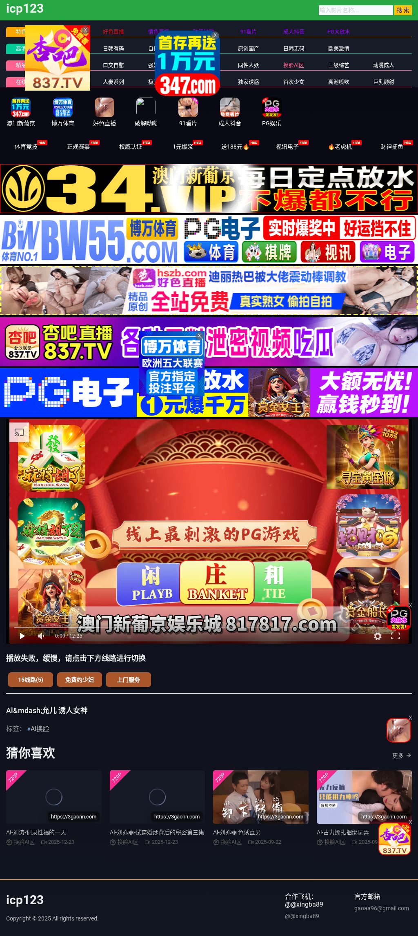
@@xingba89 (302, 916)
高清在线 (26, 48)
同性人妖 (248, 65)
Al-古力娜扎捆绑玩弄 (343, 832)
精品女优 (203, 65)
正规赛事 (78, 146)
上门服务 (128, 679)
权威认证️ (130, 146)
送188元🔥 (235, 146)
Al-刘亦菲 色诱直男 (237, 832)
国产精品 (68, 48)
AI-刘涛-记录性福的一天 (36, 832)
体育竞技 (26, 146)
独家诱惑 (248, 82)
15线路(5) (30, 679)
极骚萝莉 (158, 82)
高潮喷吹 (338, 82)
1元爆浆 (183, 146)
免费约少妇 (79, 679)
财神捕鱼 (391, 146)
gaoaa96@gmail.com (381, 908)
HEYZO (204, 82)
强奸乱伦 (158, 65)
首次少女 (294, 82)
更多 (398, 755)
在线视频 (26, 82)
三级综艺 (338, 65)
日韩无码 (294, 48)
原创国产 (248, 48)
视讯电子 (287, 146)
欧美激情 (338, 48)
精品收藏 (26, 65)
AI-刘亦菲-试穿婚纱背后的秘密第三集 (157, 832)
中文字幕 (203, 48)
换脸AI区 (293, 65)
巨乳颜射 (383, 82)
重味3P (68, 82)
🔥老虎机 (340, 146)
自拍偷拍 (158, 48)
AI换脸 (40, 729)
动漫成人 (383, 65)
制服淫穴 (68, 65)
